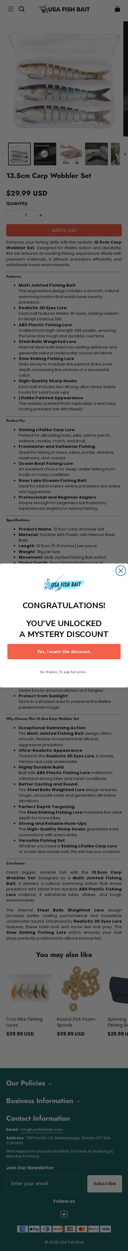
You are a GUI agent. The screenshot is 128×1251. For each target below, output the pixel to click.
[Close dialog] (121, 571)
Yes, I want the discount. (64, 651)
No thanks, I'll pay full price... (64, 672)
